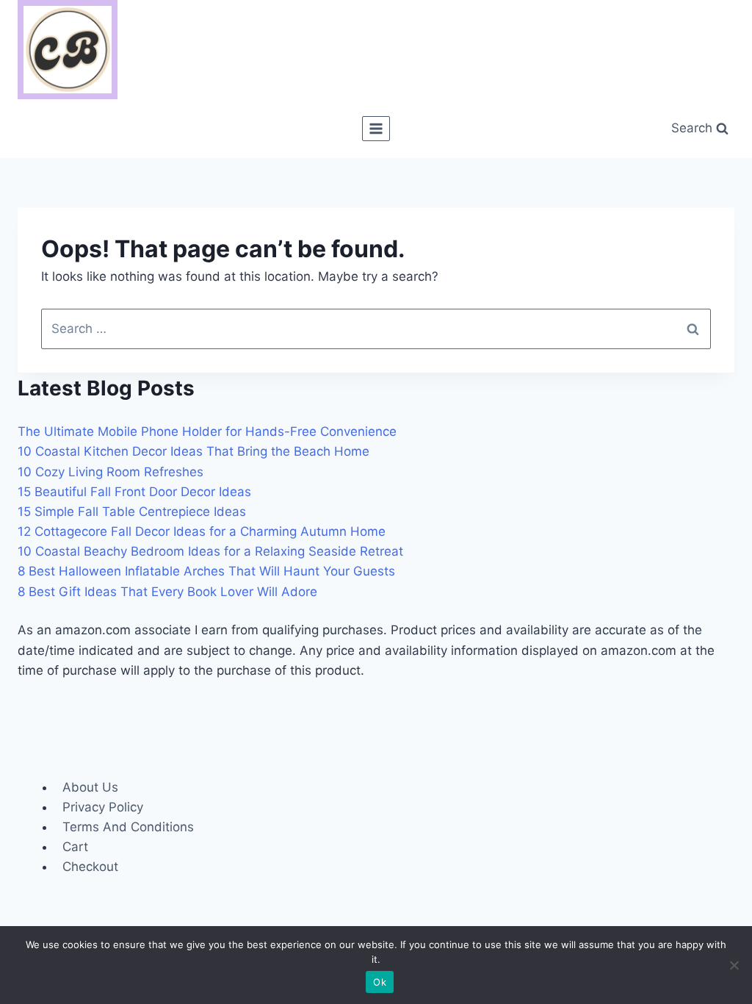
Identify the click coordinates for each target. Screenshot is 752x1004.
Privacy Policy (102, 807)
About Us (90, 787)
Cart (75, 846)
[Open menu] (376, 128)
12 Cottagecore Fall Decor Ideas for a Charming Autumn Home (202, 531)
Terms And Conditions (128, 827)
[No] (733, 965)
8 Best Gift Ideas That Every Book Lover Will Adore (167, 591)
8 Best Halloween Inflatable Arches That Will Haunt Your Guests (206, 571)
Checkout (90, 866)
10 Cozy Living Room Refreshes (110, 472)
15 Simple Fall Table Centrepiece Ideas (132, 511)
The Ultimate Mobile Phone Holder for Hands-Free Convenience (207, 431)
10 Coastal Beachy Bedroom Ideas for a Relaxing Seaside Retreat (210, 551)
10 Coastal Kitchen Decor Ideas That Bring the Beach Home (193, 451)
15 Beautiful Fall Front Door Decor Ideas (134, 491)
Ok (379, 982)
